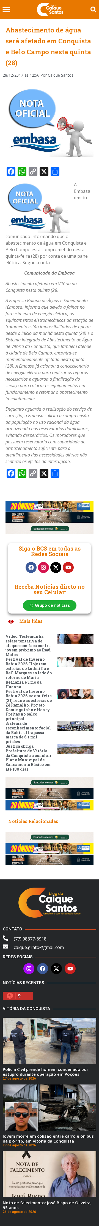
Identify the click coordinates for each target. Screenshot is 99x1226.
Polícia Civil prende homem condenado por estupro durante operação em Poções (45, 1071)
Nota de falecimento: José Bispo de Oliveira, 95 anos (47, 1205)
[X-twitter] (55, 567)
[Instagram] (43, 567)
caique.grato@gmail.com (39, 947)
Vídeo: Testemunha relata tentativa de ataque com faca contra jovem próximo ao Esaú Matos (28, 645)
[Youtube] (68, 567)
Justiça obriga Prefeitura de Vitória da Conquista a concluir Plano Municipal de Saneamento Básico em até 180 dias (29, 758)
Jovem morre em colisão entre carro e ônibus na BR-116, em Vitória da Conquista (48, 1138)
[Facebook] (31, 567)
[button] (6, 10)
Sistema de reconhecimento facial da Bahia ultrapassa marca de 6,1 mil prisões (28, 732)
